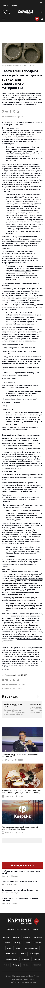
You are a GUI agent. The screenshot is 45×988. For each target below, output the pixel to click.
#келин (22, 685)
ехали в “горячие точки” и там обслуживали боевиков (23, 554)
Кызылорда (34, 954)
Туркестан (25, 959)
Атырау (9, 948)
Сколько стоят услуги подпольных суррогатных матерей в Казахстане (21, 189)
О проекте (25, 929)
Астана (6, 937)
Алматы (16, 937)
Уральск (23, 954)
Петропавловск (11, 959)
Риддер (16, 965)
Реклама (35, 929)
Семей (6, 965)
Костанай (37, 943)
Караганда (38, 937)
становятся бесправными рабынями (29, 578)
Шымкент (26, 937)
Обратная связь (13, 929)
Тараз (27, 943)
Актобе (7, 943)
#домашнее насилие (10, 685)
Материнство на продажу (19, 375)
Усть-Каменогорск (31, 948)
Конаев (26, 965)
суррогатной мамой (23, 271)
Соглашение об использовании (22, 979)
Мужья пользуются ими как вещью (26, 636)
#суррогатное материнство (12, 688)
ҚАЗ (41, 2)
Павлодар (17, 943)
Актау (18, 948)
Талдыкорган (11, 954)
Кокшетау (36, 959)
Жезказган (37, 965)
